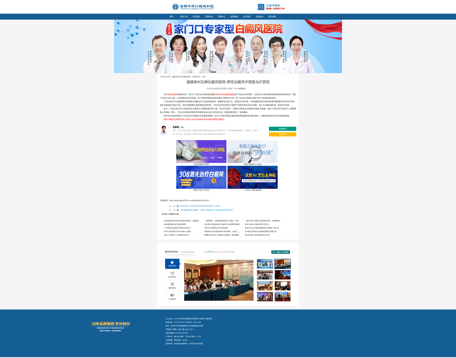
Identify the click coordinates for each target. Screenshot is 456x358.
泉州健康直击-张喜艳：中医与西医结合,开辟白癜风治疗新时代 (207, 210)
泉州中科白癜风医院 (224, 94)
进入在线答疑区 (240, 89)
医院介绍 (184, 17)
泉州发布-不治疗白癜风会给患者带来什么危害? (200, 206)
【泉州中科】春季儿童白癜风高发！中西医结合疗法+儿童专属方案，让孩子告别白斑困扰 (278, 221)
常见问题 (272, 17)
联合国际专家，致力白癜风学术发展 (219, 252)
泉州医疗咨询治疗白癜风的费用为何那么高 (261, 231)
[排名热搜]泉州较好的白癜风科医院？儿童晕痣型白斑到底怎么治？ (189, 221)
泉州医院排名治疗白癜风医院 (175, 224)
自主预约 (247, 17)
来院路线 (234, 17)
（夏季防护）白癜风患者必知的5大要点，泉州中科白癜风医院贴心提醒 (230, 221)
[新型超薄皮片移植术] (228, 46)
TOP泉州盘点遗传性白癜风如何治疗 (177, 228)
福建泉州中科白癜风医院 (181, 77)
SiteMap (184, 340)
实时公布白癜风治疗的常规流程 (216, 228)
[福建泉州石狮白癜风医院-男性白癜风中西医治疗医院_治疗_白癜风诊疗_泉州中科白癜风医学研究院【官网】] (82, 6)
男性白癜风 (172, 94)
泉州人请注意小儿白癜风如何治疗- (177, 235)
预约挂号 (282, 134)
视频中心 (222, 17)
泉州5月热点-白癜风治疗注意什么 (257, 224)
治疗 (204, 77)
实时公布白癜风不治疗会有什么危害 (177, 231)
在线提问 (282, 129)
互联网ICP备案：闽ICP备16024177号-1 (180, 329)
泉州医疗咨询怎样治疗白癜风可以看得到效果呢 (221, 224)
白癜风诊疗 (196, 77)
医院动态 (209, 17)
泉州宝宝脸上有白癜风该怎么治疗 (257, 235)
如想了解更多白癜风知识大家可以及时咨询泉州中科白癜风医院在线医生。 (193, 119)
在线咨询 (259, 17)
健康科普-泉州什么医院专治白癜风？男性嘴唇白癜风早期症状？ (228, 235)
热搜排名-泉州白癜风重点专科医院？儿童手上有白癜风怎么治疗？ (228, 231)
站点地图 (169, 340)
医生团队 (196, 17)
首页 (171, 17)
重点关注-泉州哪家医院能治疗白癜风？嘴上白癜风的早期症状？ (268, 228)
